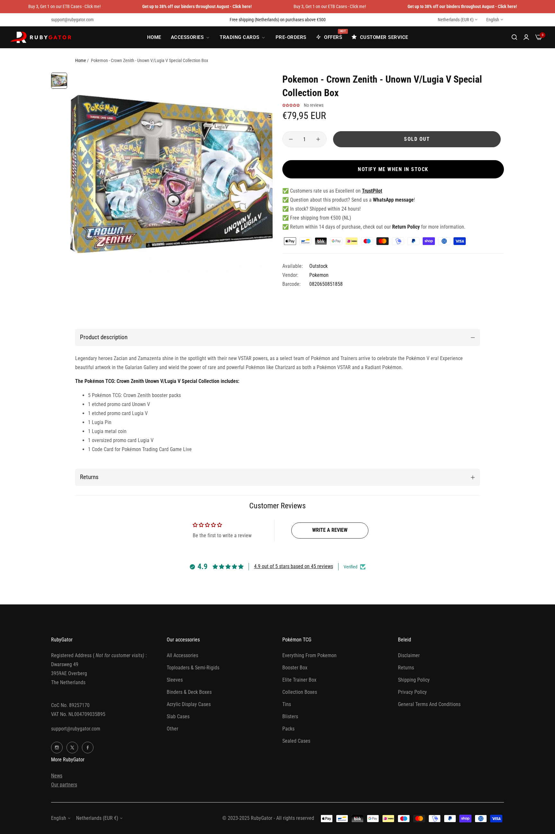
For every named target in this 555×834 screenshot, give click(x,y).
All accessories (182, 655)
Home (80, 60)
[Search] (514, 37)
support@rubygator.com (75, 729)
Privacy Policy (412, 692)
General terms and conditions (429, 704)
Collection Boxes (299, 692)
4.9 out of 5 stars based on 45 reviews (293, 566)
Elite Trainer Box (299, 680)
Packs (288, 729)
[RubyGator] (42, 37)
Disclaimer (409, 655)
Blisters (290, 716)
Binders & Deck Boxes (189, 692)
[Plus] (318, 139)
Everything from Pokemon (309, 655)
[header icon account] (526, 37)
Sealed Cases (296, 741)
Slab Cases (178, 716)
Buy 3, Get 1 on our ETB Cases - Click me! (64, 6)
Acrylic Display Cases (189, 704)
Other (172, 729)
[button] (291, 105)
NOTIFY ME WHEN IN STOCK (393, 169)
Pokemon (319, 275)
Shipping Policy (414, 680)
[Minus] (290, 139)
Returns (406, 668)
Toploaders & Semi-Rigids (193, 668)
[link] (190, 37)
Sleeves (175, 680)
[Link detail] (57, 747)
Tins (286, 704)
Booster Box (294, 668)
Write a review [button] (330, 530)
